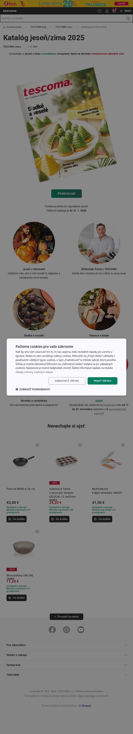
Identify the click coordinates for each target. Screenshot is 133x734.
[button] (33, 389)
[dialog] (66, 367)
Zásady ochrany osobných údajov (34, 372)
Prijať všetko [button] (102, 380)
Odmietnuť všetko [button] (67, 380)
